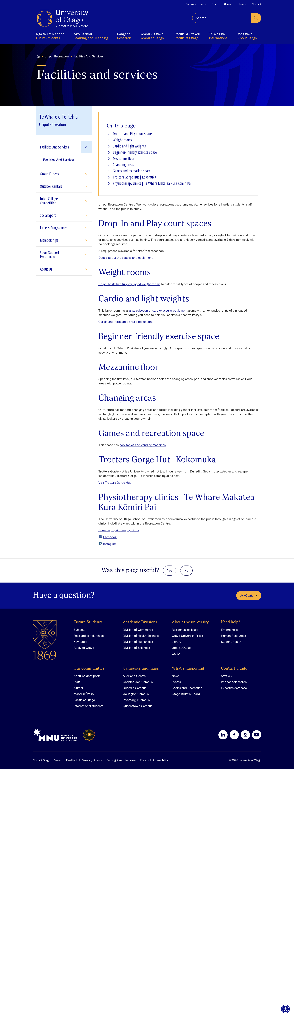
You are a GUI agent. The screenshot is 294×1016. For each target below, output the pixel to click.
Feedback (72, 760)
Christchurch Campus (138, 681)
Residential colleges (185, 629)
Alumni (227, 4)
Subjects (79, 629)
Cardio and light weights (129, 146)
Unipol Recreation (56, 56)
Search (58, 760)
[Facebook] (234, 734)
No (186, 570)
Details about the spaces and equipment (125, 257)
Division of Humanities (138, 641)
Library (241, 4)
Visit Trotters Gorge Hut (114, 482)
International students (88, 705)
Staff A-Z (227, 675)
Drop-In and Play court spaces (133, 134)
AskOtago (247, 595)
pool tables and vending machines (142, 444)
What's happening (188, 668)
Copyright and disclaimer (121, 760)
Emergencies (229, 629)
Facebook (110, 537)
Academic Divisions (140, 622)
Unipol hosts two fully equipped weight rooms (129, 284)
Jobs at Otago (181, 647)
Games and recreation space (132, 171)
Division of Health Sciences (141, 635)
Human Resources (233, 635)
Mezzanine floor (123, 158)
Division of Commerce (138, 629)
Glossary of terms (92, 760)
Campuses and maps (141, 668)
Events (176, 681)
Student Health (231, 641)
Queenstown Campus (137, 705)
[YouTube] (256, 734)
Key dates (80, 641)
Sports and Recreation (187, 687)
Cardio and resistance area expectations (125, 321)
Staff (214, 4)
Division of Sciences (136, 647)
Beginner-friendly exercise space (135, 152)
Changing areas (123, 165)
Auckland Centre (134, 675)
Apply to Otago (84, 647)
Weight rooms (122, 140)
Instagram (110, 543)
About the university (190, 622)
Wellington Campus (136, 693)
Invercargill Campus (136, 699)
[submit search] (256, 18)
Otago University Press (187, 635)
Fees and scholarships (89, 635)
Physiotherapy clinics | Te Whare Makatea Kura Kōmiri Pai (152, 183)
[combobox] (221, 18)
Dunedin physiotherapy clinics (118, 530)
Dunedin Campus (134, 687)
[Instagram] (245, 734)
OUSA (176, 653)
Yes (169, 570)
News (175, 675)
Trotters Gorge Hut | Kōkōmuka (134, 177)
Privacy (144, 760)
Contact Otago (234, 668)
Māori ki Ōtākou (84, 693)
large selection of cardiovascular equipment (157, 310)
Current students (196, 4)
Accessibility (160, 760)
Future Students (88, 622)
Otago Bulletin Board (186, 693)
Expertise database (234, 687)
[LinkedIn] (223, 734)
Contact (256, 4)
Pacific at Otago (84, 699)
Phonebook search (234, 681)
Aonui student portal (87, 675)
